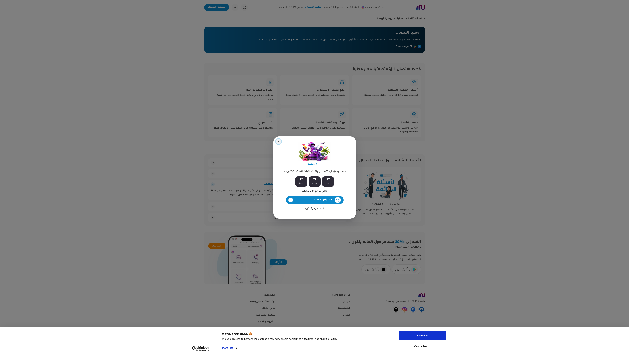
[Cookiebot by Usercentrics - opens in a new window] (200, 348)
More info (227, 347)
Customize (420, 346)
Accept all (422, 335)
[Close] (278, 141)
